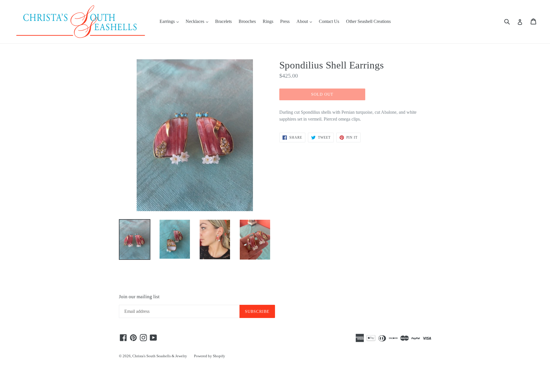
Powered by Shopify (209, 356)
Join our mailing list (139, 296)
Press (285, 21)
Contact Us (329, 21)
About (305, 21)
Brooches (247, 21)
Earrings (171, 21)
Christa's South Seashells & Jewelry (159, 356)
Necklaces (198, 21)
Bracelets (223, 21)
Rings (268, 21)
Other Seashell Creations (368, 21)
